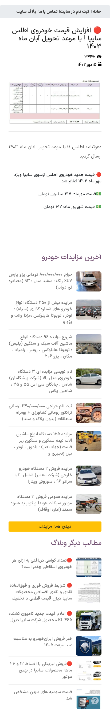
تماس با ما (48, 12)
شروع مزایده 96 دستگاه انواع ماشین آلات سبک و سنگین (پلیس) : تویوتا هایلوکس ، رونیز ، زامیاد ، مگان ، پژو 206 (40, 347)
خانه (97, 12)
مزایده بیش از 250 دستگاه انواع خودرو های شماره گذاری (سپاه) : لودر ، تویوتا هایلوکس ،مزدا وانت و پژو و (41, 312)
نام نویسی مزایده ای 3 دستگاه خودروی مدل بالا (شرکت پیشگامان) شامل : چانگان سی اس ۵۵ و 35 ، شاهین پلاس (40, 381)
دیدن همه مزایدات (55, 526)
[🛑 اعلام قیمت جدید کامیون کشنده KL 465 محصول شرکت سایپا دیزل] (88, 621)
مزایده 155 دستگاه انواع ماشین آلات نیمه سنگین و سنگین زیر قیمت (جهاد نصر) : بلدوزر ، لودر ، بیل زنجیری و (43, 444)
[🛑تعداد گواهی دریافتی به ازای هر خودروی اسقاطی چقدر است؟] (88, 567)
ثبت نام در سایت (74, 12)
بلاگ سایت (26, 12)
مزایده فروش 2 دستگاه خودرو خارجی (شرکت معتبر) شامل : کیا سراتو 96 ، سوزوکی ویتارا (43, 475)
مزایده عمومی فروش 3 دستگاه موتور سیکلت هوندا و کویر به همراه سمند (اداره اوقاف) (41, 503)
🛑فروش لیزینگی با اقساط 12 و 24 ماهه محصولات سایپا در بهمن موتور (41, 670)
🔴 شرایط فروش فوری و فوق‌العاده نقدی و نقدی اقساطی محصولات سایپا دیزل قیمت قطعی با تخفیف (41, 592)
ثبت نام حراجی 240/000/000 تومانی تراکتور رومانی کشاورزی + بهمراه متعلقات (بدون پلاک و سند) (40, 412)
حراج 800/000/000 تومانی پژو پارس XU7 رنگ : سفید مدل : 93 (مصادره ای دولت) (40, 281)
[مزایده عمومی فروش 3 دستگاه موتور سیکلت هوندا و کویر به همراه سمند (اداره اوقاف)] (88, 504)
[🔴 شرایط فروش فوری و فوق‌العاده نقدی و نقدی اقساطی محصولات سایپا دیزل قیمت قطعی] (88, 592)
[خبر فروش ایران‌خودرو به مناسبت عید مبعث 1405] (88, 646)
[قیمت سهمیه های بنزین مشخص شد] (88, 699)
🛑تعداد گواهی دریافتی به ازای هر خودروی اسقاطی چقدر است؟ (42, 563)
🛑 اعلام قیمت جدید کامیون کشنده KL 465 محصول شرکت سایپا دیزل (40, 617)
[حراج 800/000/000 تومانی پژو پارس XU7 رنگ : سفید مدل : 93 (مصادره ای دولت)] (88, 281)
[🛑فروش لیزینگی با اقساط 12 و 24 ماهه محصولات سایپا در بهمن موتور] (88, 671)
